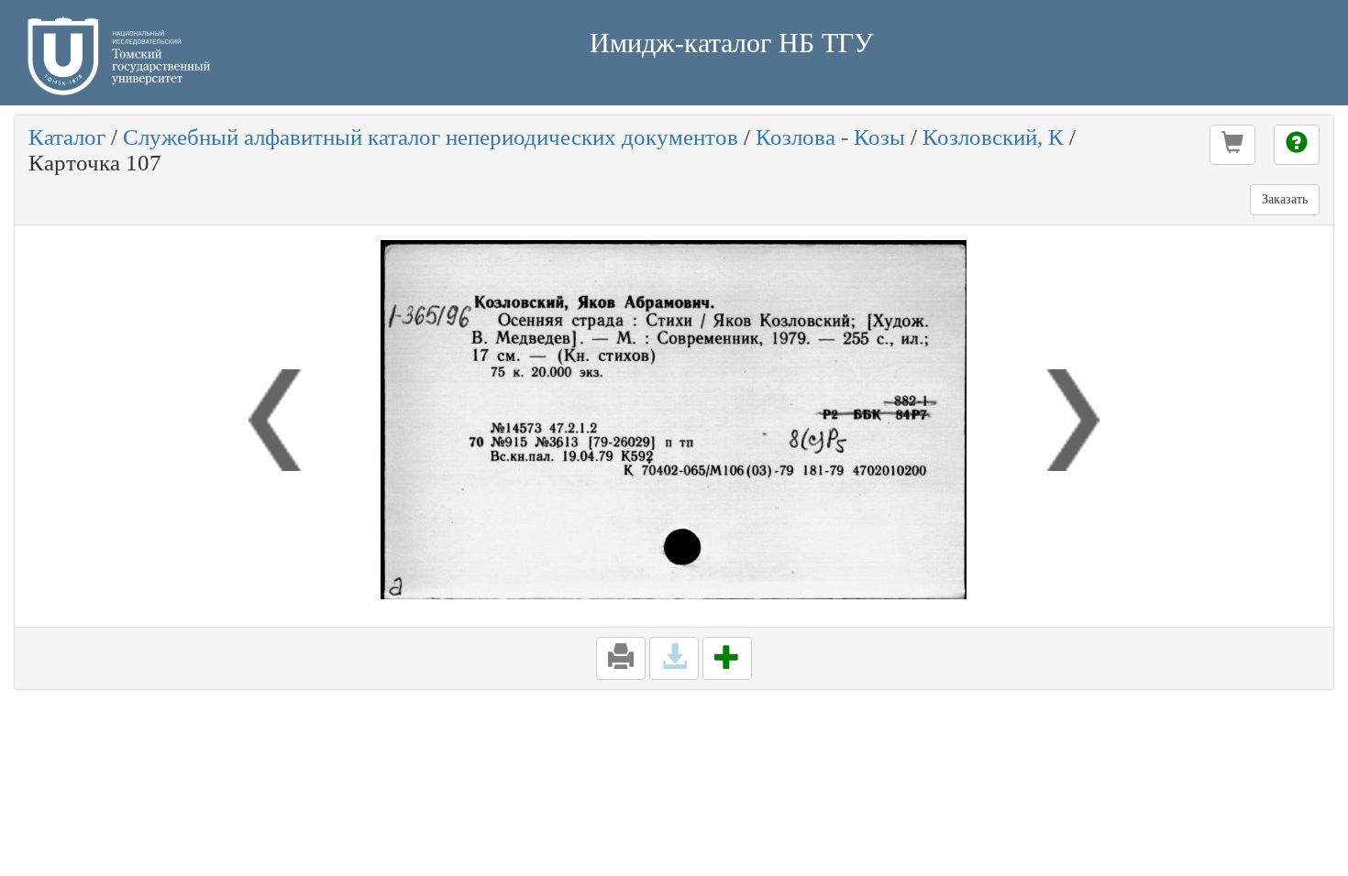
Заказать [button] (1285, 199)
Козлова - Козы (830, 137)
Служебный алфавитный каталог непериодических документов (430, 137)
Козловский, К (993, 137)
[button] (1232, 145)
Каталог (66, 137)
